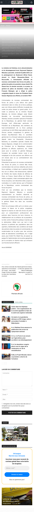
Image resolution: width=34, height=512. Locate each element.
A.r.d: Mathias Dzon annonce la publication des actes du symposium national (21, 329)
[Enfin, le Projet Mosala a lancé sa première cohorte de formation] (6, 357)
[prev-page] (3, 363)
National (8, 25)
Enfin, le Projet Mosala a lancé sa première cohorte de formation (21, 357)
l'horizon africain (8, 59)
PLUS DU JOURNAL (19, 302)
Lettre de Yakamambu (8, 496)
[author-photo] (17, 291)
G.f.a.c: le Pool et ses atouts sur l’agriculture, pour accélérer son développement (21, 338)
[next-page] (6, 363)
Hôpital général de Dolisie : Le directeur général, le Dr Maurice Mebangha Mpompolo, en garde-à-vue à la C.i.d (24, 270)
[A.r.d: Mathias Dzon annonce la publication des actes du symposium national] (6, 329)
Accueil (2, 25)
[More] (22, 62)
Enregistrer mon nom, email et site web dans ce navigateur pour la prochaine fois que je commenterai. (16, 405)
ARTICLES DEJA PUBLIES (8, 302)
